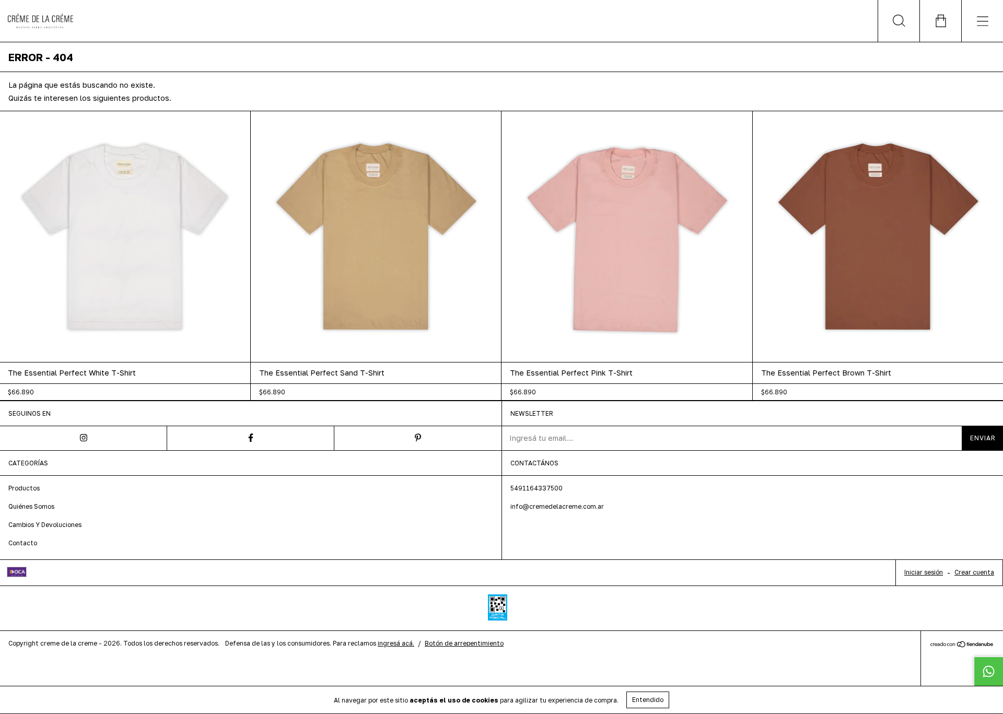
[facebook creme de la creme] (251, 438)
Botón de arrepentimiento (464, 643)
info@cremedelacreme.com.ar (557, 506)
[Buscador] (898, 21)
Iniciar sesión (923, 572)
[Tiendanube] (962, 645)
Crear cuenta (974, 572)
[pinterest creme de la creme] (418, 438)
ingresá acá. (396, 643)
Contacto (22, 543)
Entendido (647, 700)
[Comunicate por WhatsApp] (988, 671)
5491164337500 (536, 488)
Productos (24, 488)
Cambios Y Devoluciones (44, 525)
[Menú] (982, 21)
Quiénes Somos (31, 506)
